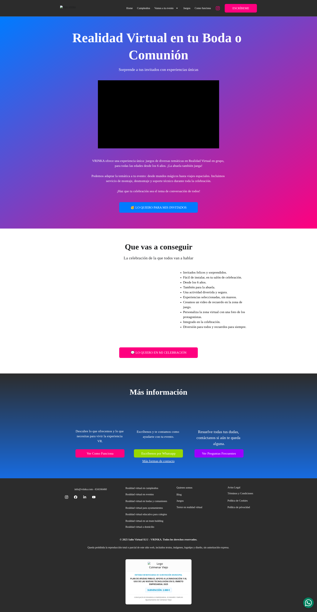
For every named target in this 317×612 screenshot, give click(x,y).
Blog (179, 494)
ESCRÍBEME (240, 8)
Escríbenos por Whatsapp (158, 453)
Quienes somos (184, 487)
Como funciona (203, 8)
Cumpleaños (143, 8)
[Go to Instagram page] (218, 8)
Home (129, 8)
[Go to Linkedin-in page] (86, 497)
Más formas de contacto (158, 461)
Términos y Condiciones (240, 493)
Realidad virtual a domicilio (139, 526)
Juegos (186, 8)
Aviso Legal (234, 487)
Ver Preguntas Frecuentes (219, 453)
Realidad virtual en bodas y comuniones (146, 501)
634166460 (101, 489)
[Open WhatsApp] (308, 602)
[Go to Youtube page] (93, 497)
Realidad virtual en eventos (139, 494)
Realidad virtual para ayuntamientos (144, 507)
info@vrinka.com (83, 489)
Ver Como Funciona (100, 453)
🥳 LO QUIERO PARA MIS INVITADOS (158, 207)
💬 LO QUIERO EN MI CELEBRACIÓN (158, 352)
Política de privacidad (239, 507)
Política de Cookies (238, 500)
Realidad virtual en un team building (144, 521)
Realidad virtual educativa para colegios (146, 514)
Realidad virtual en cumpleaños (141, 488)
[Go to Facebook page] (77, 497)
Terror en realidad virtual (189, 507)
